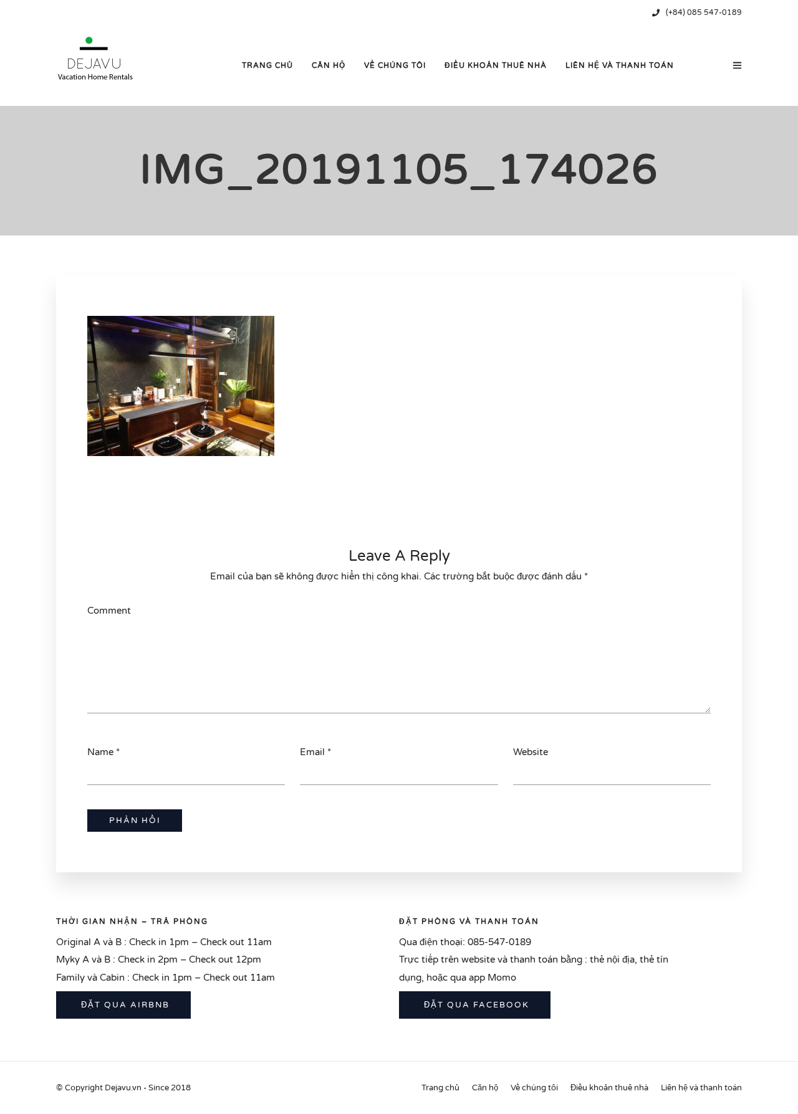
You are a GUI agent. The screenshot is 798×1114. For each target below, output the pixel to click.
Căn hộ (328, 65)
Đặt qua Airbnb (124, 1005)
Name (100, 752)
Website (530, 752)
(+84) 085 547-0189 (704, 12)
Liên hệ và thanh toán (619, 65)
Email (312, 752)
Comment (109, 610)
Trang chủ (267, 65)
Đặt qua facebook (475, 1005)
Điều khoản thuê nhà (496, 65)
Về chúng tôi (395, 65)
